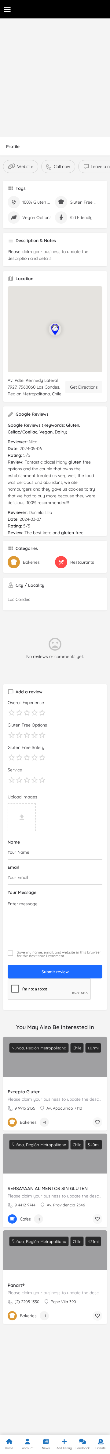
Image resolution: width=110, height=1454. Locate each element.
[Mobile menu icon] (7, 9)
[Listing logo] (15, 18)
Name (14, 842)
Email (13, 867)
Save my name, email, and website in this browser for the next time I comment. (59, 954)
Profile (13, 146)
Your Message (22, 892)
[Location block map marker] (55, 329)
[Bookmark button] (97, 1122)
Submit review (55, 971)
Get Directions (84, 387)
